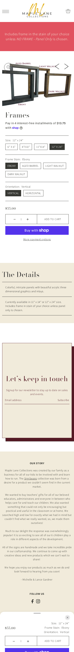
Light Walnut (54, 166)
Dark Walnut (16, 174)
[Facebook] (32, 601)
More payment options (37, 239)
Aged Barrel (30, 166)
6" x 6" (11, 147)
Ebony (11, 166)
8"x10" (26, 147)
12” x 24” (57, 147)
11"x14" (40, 147)
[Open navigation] (6, 11)
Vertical (13, 193)
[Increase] (27, 219)
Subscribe (63, 400)
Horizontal (33, 193)
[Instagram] (38, 601)
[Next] (66, 66)
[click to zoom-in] (8, 67)
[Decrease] (14, 219)
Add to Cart (52, 219)
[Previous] (57, 66)
